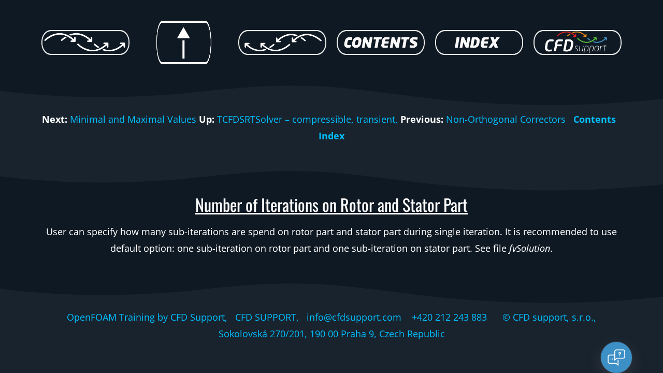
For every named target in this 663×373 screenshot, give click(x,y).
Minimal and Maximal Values (133, 119)
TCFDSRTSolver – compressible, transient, (307, 119)
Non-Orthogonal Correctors (506, 119)
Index (331, 136)
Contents (594, 119)
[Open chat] (616, 357)
